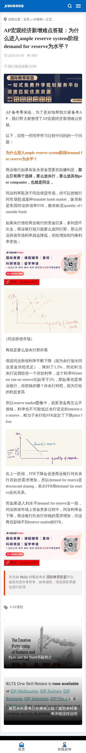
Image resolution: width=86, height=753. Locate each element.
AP (8, 112)
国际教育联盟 (57, 577)
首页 (26, 19)
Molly (24, 577)
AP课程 (38, 19)
